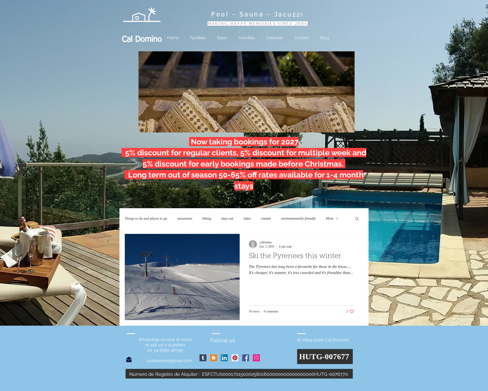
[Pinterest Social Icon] (235, 357)
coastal (266, 218)
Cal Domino (142, 39)
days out (227, 218)
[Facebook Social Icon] (245, 357)
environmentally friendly (298, 218)
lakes (247, 218)
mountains (184, 218)
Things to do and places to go (146, 218)
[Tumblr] (203, 357)
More (329, 218)
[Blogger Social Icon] (213, 357)
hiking (206, 218)
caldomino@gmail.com (169, 360)
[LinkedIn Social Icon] (224, 357)
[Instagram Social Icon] (256, 357)
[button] (247, 91)
